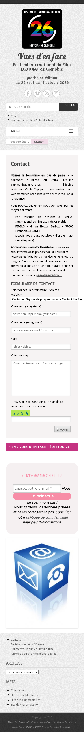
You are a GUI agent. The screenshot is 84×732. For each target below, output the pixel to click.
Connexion (18, 690)
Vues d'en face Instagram (56, 93)
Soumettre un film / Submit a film (32, 120)
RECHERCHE (68, 106)
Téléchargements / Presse (27, 644)
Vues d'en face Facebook (28, 93)
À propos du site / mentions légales (33, 653)
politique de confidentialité (47, 517)
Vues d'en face (42, 56)
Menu (15, 131)
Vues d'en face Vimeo (37, 93)
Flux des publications (24, 695)
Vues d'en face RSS (46, 93)
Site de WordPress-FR (24, 704)
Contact (16, 116)
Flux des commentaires (25, 700)
